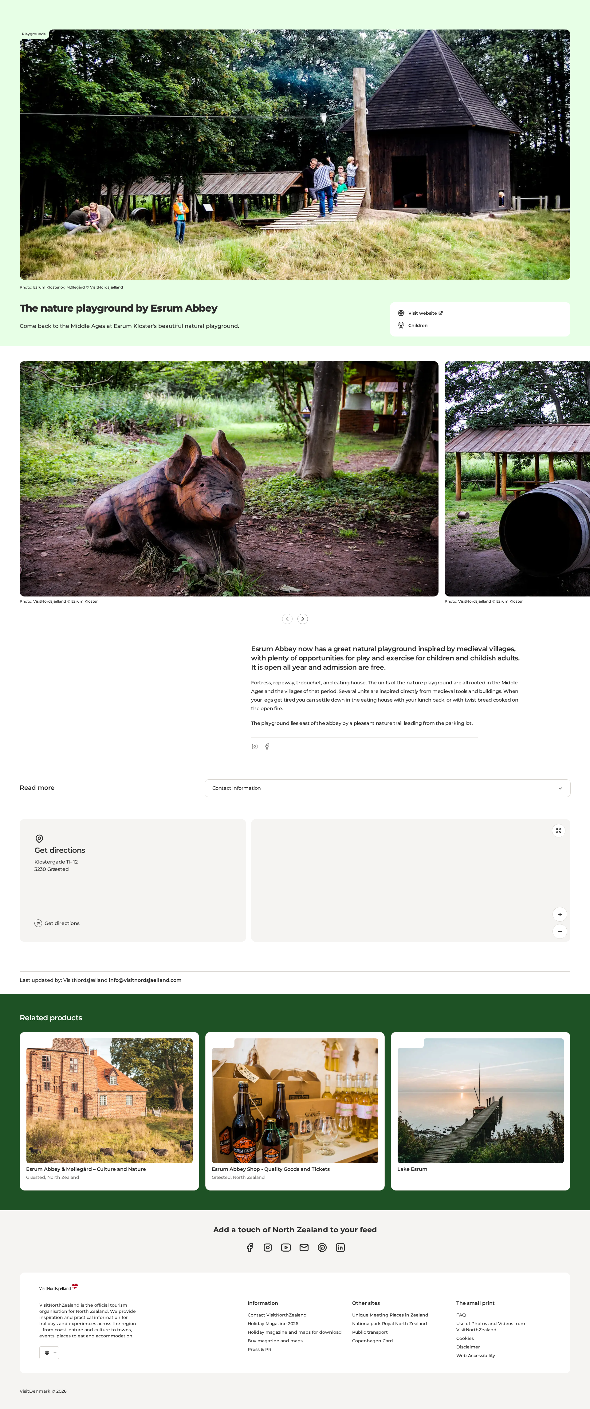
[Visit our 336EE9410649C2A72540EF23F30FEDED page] (304, 1247)
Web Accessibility (475, 1355)
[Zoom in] (560, 914)
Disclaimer (468, 1347)
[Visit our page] (249, 1247)
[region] (410, 880)
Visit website (422, 313)
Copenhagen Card (372, 1341)
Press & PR (259, 1349)
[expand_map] (558, 830)
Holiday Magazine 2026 (273, 1323)
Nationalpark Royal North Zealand (389, 1323)
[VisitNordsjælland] (58, 1287)
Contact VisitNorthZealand (277, 1315)
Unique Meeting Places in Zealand (390, 1315)
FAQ (461, 1315)
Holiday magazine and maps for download (295, 1332)
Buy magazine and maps (275, 1341)
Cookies (465, 1338)
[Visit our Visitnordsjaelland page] (286, 1247)
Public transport (370, 1332)
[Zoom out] (560, 931)
